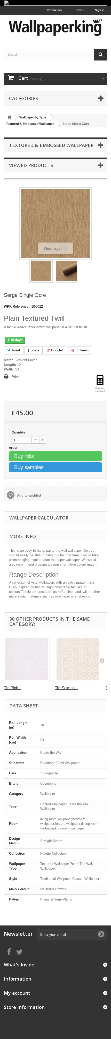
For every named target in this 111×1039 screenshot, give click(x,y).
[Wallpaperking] (55, 27)
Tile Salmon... (66, 688)
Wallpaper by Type (32, 117)
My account (17, 993)
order (14, 447)
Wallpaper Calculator (38, 518)
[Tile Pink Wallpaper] (27, 659)
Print (15, 377)
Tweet (15, 350)
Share (34, 350)
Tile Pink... (12, 688)
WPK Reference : (17, 306)
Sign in (100, 10)
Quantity (18, 432)
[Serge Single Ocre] (41, 271)
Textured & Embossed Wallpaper (30, 124)
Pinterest (81, 350)
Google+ (57, 350)
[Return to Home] (9, 117)
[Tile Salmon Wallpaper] (78, 659)
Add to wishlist (28, 495)
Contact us (54, 10)
